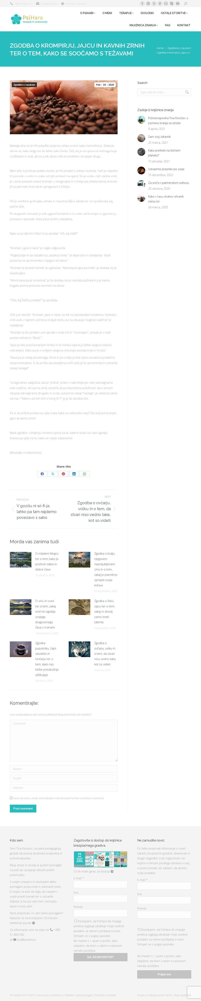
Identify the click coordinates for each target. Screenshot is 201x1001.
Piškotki (69, 995)
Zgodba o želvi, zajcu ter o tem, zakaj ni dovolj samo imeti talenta (104, 611)
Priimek (78, 907)
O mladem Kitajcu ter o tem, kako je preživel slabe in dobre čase (46, 561)
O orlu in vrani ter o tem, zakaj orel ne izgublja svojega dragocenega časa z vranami (45, 614)
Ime (76, 892)
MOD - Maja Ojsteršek (178, 995)
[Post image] (20, 560)
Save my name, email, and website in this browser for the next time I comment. (58, 798)
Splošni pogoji (84, 995)
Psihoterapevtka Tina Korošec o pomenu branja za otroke (168, 120)
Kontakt (111, 995)
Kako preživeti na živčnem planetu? (164, 153)
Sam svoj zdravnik (159, 137)
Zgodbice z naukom (24, 84)
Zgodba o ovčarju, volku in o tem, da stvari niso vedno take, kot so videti (105, 653)
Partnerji (100, 995)
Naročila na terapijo (75, 3)
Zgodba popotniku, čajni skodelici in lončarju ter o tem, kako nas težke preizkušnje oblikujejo (47, 659)
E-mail (79, 878)
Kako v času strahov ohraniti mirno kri (166, 199)
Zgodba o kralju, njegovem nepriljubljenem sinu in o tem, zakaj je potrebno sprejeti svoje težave (105, 569)
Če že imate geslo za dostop (92, 871)
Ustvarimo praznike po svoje (166, 169)
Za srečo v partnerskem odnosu (168, 183)
